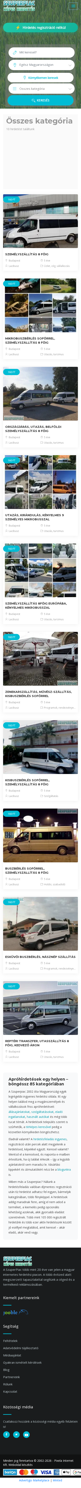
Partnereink (11, 1377)
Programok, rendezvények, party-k (59, 707)
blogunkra (64, 1169)
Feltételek (10, 1341)
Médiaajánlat (12, 1355)
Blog (6, 1370)
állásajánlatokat (19, 1112)
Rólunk (7, 1384)
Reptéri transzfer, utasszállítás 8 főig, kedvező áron (37, 1043)
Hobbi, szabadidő (54, 884)
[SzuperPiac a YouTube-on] (26, 1434)
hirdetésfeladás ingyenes (50, 1139)
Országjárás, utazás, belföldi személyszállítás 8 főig (33, 429)
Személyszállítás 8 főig (26, 254)
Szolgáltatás (50, 796)
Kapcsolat (10, 1391)
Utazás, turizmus (53, 354)
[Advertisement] (40, 159)
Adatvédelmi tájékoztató (20, 1348)
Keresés (42, 100)
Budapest (14, 260)
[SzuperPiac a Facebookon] (6, 1434)
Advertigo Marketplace (34, 1480)
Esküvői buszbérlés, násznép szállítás (40, 957)
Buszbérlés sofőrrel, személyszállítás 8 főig (26, 871)
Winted (57, 1480)
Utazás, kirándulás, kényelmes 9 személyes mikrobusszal (34, 517)
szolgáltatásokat (42, 1112)
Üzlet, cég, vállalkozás (56, 266)
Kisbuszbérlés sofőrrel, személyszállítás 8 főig (27, 782)
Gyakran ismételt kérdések (22, 1362)
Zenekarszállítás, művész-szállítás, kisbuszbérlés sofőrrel (38, 694)
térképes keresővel (38, 1127)
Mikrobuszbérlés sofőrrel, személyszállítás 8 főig (30, 340)
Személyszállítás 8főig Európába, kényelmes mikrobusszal (36, 606)
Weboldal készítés (21, 1465)
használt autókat (38, 1117)
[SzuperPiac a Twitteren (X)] (16, 1434)
